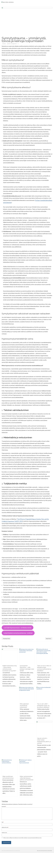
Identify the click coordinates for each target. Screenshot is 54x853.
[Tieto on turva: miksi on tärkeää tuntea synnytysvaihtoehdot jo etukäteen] (44, 656)
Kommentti (4, 806)
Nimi (3, 822)
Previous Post (6, 638)
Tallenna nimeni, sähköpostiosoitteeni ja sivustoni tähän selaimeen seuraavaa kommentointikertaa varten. (22, 837)
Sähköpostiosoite (5, 827)
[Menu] (51, 2)
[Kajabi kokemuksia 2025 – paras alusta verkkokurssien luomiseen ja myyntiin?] (10, 656)
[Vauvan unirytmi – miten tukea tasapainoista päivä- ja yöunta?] (44, 729)
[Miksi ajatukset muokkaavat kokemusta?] (27, 694)
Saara (4, 43)
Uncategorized (13, 43)
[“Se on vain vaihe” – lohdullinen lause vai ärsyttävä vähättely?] (44, 694)
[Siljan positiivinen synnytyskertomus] (10, 767)
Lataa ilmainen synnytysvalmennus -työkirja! (18, 633)
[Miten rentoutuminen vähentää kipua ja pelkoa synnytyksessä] (27, 767)
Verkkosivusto (4, 832)
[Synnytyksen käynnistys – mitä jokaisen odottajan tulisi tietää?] (27, 656)
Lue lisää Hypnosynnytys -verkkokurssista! (17, 627)
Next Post (48, 638)
